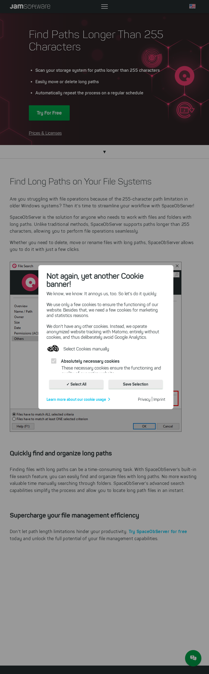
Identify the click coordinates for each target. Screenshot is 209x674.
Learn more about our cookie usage (76, 399)
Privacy (144, 399)
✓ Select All (76, 383)
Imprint (159, 399)
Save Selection (135, 383)
